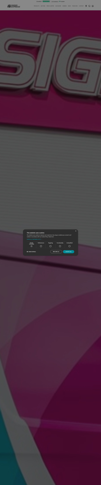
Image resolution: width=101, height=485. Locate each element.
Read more (51, 236)
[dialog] (50, 242)
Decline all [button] (56, 251)
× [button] (75, 231)
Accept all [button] (69, 251)
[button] (50, 239)
